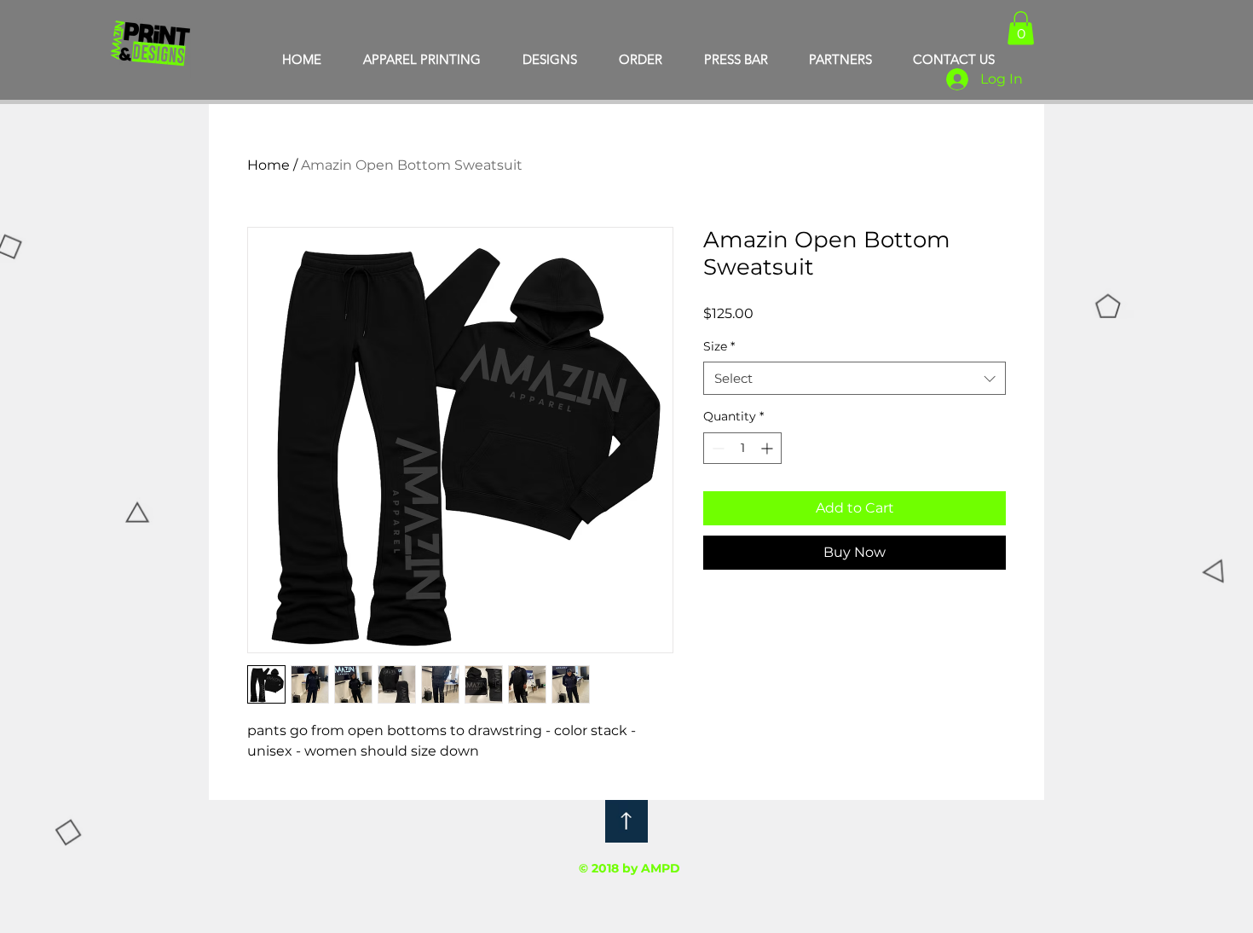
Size (719, 346)
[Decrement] (716, 448)
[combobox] (854, 378)
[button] (1021, 27)
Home (268, 165)
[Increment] (768, 448)
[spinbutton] (742, 448)
